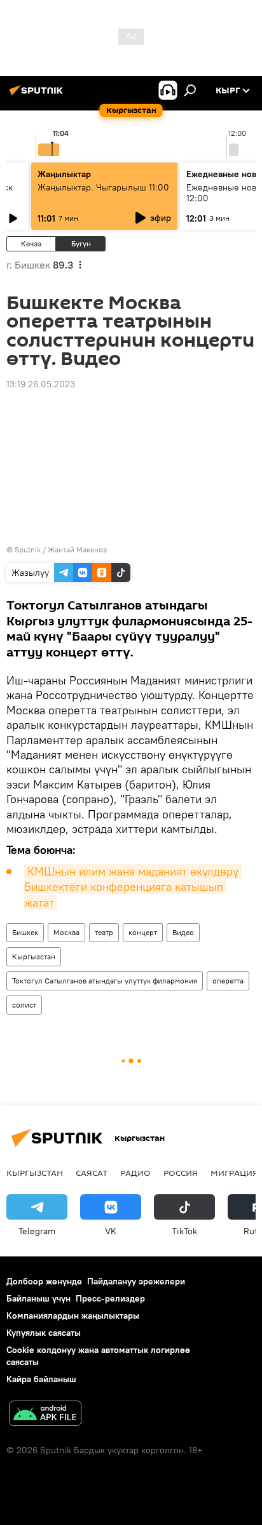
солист (24, 1004)
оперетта (228, 980)
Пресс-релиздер (110, 1298)
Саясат (91, 1172)
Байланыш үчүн (38, 1298)
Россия (180, 1172)
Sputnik (28, 549)
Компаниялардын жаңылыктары (72, 1315)
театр (104, 932)
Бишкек (25, 932)
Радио (135, 1172)
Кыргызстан (33, 956)
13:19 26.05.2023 (40, 384)
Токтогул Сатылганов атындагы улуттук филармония (104, 980)
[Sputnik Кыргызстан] (38, 95)
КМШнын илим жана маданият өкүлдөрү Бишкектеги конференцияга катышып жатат (133, 887)
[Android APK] (45, 1415)
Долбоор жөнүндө (44, 1281)
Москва (66, 932)
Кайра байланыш (41, 1379)
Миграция (234, 1172)
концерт (142, 932)
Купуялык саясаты (43, 1332)
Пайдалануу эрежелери (136, 1281)
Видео (183, 932)
